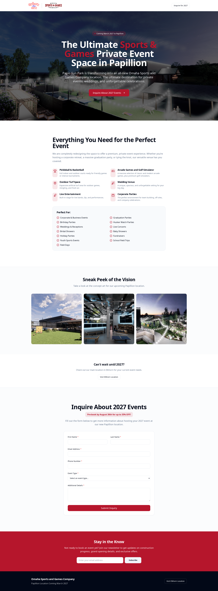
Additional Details (76, 485)
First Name (73, 437)
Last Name (116, 437)
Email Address (74, 449)
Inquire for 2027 (181, 5)
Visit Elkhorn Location (109, 377)
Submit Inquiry (109, 508)
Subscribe (133, 560)
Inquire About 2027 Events (107, 92)
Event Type (73, 473)
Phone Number (75, 461)
